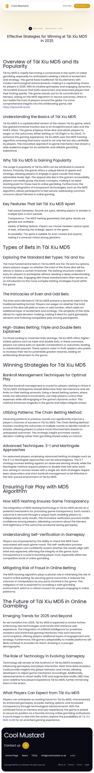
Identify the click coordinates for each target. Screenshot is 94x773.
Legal (87, 764)
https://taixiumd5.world (16, 107)
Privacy (71, 764)
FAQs (34, 755)
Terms (79, 764)
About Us (62, 764)
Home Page (12, 755)
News (25, 755)
